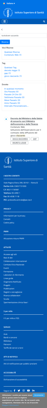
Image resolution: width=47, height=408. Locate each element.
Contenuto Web (12, 55)
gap (7, 73)
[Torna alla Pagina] (2, 29)
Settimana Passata (14, 97)
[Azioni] (4, 3)
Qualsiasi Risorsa (12, 52)
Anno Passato (12, 103)
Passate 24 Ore (13, 94)
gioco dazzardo (13, 76)
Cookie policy (9, 222)
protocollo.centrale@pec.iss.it (20, 199)
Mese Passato (12, 100)
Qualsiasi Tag (10, 67)
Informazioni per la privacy (14, 215)
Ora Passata (11, 91)
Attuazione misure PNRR (14, 238)
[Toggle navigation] (4, 21)
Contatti (7, 219)
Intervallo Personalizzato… (16, 106)
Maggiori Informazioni (10, 405)
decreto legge (12, 70)
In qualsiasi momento (14, 89)
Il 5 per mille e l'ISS (11, 318)
